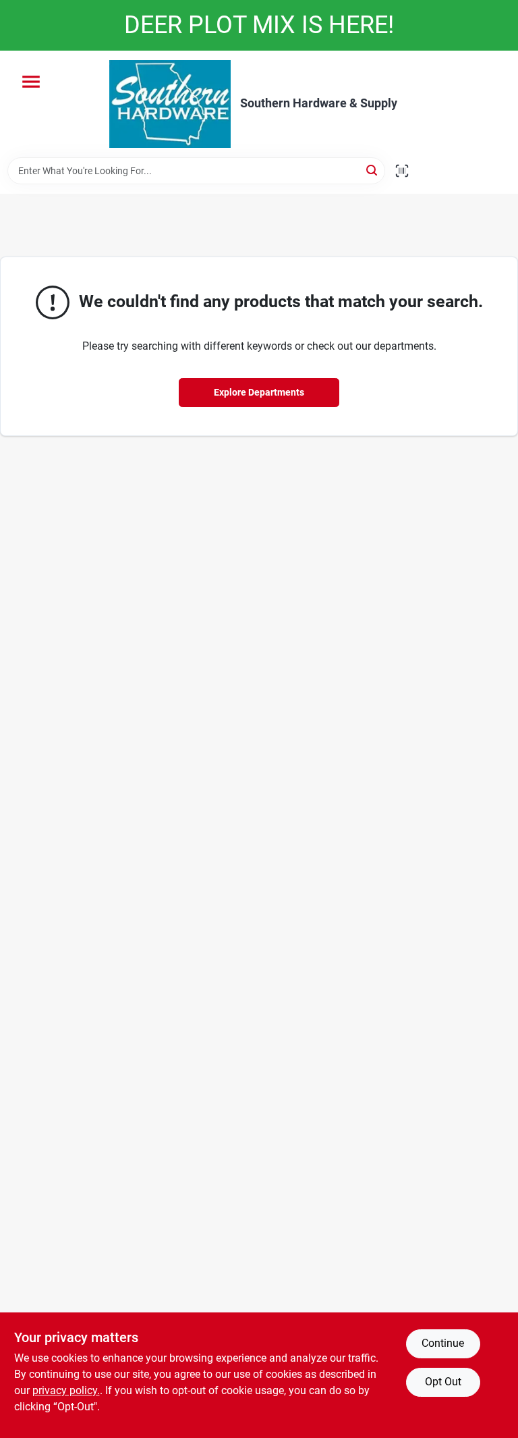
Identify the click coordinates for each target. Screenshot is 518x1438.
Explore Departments (259, 392)
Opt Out (443, 1381)
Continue (443, 1343)
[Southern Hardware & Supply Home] (170, 104)
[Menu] (31, 81)
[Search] (372, 170)
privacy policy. (66, 1390)
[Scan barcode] (402, 170)
